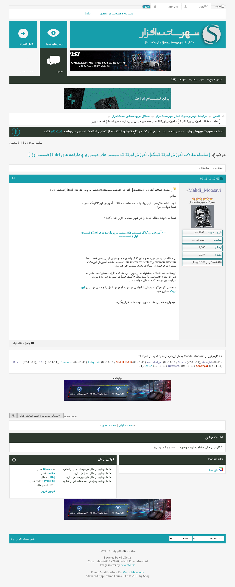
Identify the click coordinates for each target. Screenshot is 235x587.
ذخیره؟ (218, 7)
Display (205, 168)
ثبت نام (56, 132)
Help (87, 14)
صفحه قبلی (126, 425)
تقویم (183, 79)
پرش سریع (215, 79)
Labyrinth (94, 362)
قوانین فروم (48, 491)
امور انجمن (197, 79)
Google (213, 470)
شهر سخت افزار (25, 539)
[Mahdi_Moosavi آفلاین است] (202, 226)
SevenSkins (128, 565)
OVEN (149, 365)
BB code (48, 469)
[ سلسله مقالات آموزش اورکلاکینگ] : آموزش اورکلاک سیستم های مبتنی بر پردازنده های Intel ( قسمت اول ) (119, 155)
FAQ (173, 79)
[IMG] (51, 477)
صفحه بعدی (109, 425)
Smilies (51, 473)
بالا (13, 415)
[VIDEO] (49, 481)
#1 (13, 178)
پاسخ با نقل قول (21, 343)
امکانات (219, 168)
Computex (66, 362)
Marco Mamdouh (133, 572)
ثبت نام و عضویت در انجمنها (116, 14)
